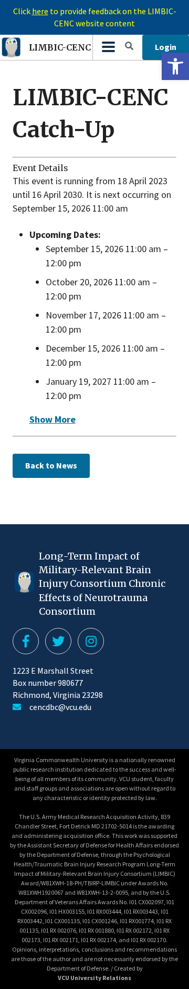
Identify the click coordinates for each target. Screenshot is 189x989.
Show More (52, 419)
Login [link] (165, 47)
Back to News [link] (51, 465)
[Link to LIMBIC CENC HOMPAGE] (107, 47)
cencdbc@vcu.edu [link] (60, 707)
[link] (175, 66)
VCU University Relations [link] (94, 978)
